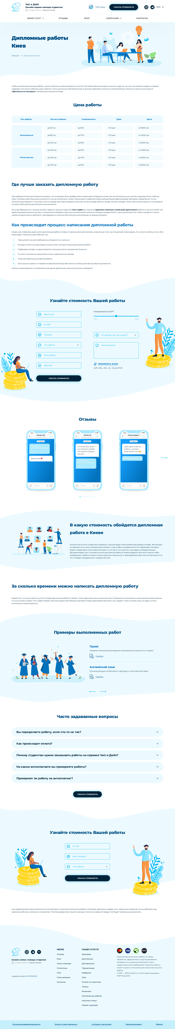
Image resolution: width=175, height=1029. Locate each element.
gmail (39, 952)
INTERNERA (31, 976)
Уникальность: (102, 311)
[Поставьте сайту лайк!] (91, 7)
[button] (164, 458)
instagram (152, 7)
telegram (146, 7)
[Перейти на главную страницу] (16, 7)
